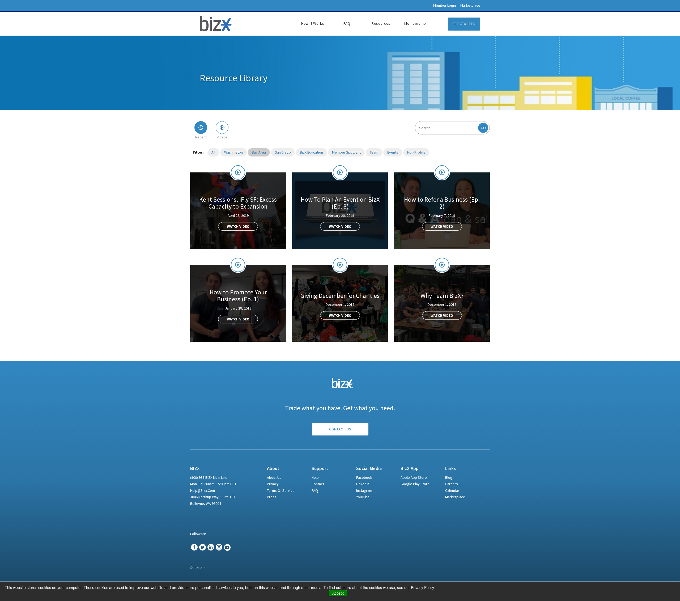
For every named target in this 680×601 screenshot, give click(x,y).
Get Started (464, 24)
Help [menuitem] (315, 477)
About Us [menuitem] (274, 477)
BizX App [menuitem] (410, 468)
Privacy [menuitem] (273, 483)
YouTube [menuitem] (362, 496)
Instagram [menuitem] (364, 490)
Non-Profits (416, 152)
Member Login (444, 5)
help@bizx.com (202, 490)
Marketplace (470, 5)
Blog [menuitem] (448, 477)
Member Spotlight (346, 152)
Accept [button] (338, 593)
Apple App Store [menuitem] (414, 477)
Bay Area (259, 152)
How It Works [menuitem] (312, 23)
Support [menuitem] (320, 468)
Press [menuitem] (271, 496)
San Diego (283, 152)
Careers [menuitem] (451, 483)
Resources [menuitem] (381, 23)
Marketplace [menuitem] (455, 496)
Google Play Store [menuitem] (415, 483)
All (213, 152)
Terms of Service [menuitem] (281, 490)
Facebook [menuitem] (364, 477)
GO (483, 127)
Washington (233, 152)
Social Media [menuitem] (369, 468)
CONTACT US (340, 429)
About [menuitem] (273, 468)
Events (392, 152)
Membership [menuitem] (415, 23)
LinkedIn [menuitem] (362, 483)
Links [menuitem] (450, 468)
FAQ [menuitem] (346, 23)
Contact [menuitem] (318, 483)
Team (374, 152)
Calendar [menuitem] (452, 490)
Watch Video (238, 226)
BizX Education (311, 152)
